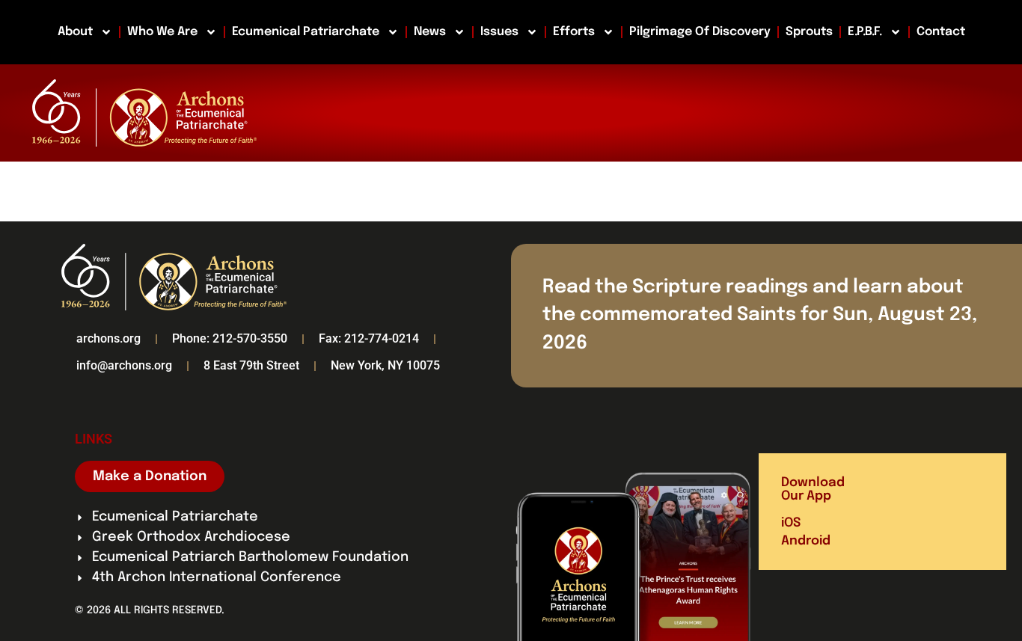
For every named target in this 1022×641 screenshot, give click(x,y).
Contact (941, 31)
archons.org (108, 338)
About (75, 31)
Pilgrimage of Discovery (700, 31)
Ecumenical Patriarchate (305, 31)
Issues (499, 31)
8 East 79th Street (251, 365)
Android (805, 541)
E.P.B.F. (865, 31)
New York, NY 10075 (385, 365)
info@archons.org (124, 365)
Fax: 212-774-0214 (369, 338)
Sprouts (809, 31)
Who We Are (162, 31)
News (430, 31)
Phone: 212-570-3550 (229, 338)
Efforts (574, 31)
